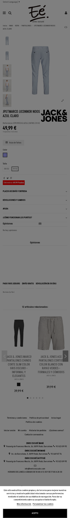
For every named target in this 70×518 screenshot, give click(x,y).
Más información (24, 504)
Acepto (35, 513)
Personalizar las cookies (43, 504)
